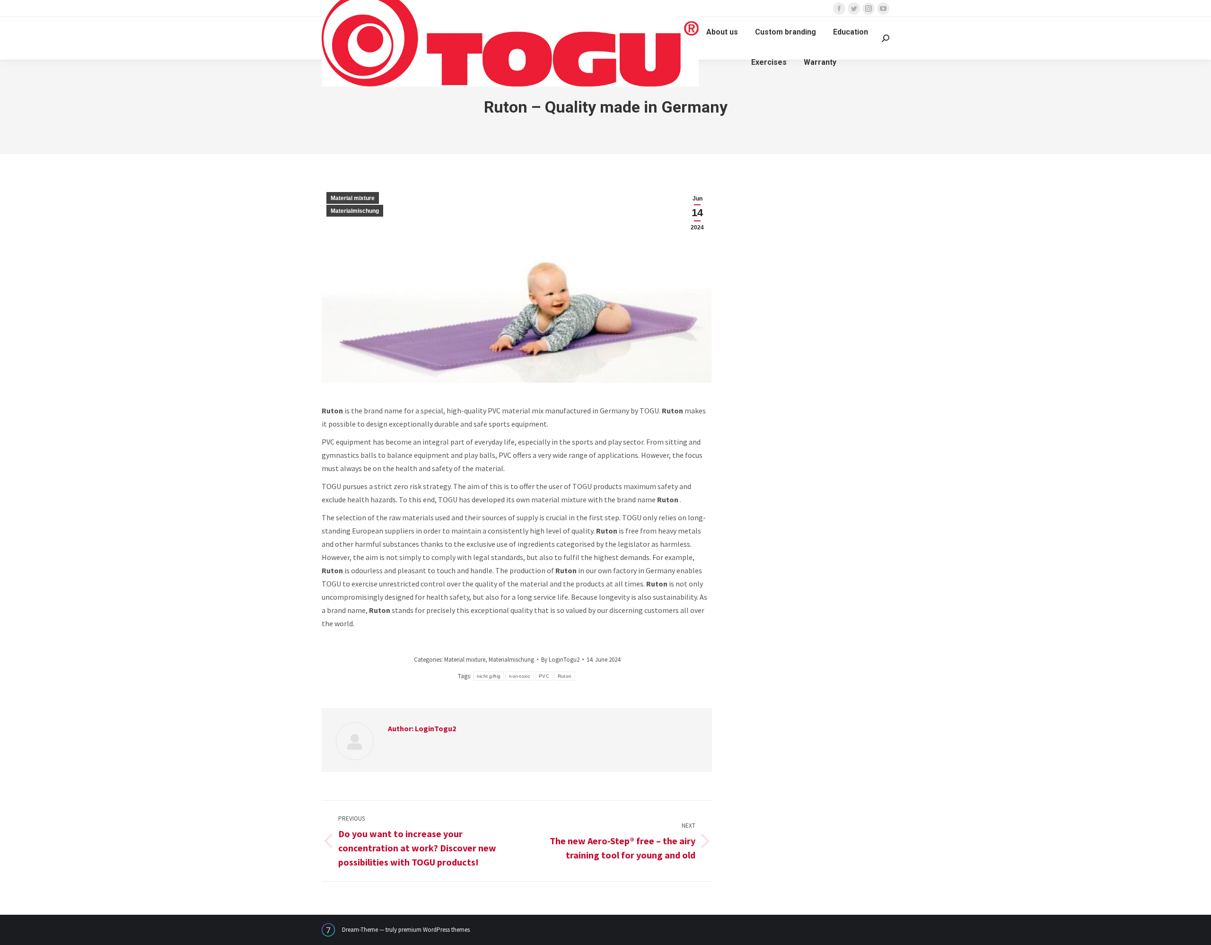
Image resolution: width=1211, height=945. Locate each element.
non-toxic (519, 676)
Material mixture (353, 198)
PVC (544, 676)
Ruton (565, 676)
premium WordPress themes (434, 930)
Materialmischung (355, 211)
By (560, 660)
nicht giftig (489, 676)
